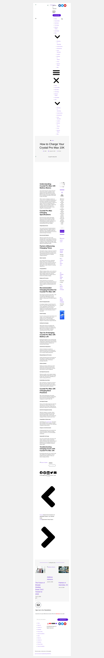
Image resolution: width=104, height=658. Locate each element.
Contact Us (39, 627)
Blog (57, 67)
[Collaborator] (62, 319)
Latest (52, 140)
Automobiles (57, 30)
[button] (56, 77)
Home (56, 18)
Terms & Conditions (41, 633)
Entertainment (59, 48)
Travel (58, 61)
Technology (57, 25)
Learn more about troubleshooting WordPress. (43, 653)
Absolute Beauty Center (62, 251)
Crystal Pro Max (49, 421)
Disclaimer (39, 629)
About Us (39, 625)
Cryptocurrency (59, 46)
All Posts (52, 465)
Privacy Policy (40, 631)
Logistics (58, 54)
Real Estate (57, 89)
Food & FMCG (57, 20)
